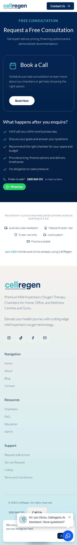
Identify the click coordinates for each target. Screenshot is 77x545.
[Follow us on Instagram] (8, 337)
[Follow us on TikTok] (20, 337)
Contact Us (57, 6)
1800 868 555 (35, 179)
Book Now (22, 100)
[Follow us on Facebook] (32, 337)
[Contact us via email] (44, 337)
